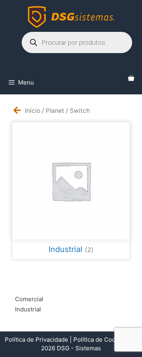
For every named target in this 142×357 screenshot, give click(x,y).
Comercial (29, 299)
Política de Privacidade (36, 339)
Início (32, 110)
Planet (55, 110)
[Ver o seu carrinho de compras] (131, 78)
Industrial (28, 309)
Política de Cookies (100, 339)
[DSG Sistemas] (71, 16)
